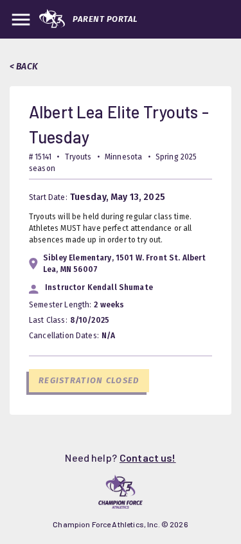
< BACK (24, 66)
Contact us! (148, 457)
